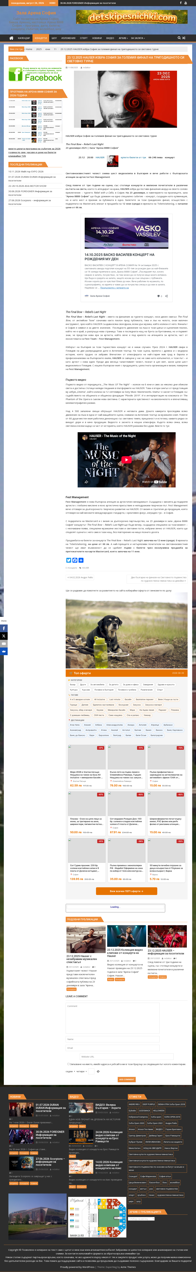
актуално (14, 1126)
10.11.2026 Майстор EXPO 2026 (76, 3)
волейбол (175, 1182)
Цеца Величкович (137, 1182)
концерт (133, 1188)
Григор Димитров (137, 1135)
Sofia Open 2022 (154, 1123)
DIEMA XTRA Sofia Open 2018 (171, 1104)
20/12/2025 (155, 958)
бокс (165, 1182)
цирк (131, 1201)
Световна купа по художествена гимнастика (151, 1154)
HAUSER (100, 157)
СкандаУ (133, 1176)
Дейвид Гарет (155, 1135)
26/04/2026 (76, 1146)
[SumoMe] (4, 651)
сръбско (142, 1195)
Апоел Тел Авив (145, 1129)
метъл (143, 1188)
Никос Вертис (171, 1148)
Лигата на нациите (173, 1141)
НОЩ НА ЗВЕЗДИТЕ (152, 1148)
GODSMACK (144, 1110)
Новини (162, 977)
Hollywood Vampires (138, 1116)
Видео (110, 979)
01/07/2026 (43, 1115)
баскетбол (154, 1182)
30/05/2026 (103, 1112)
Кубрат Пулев (135, 1141)
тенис (151, 1195)
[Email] (4, 643)
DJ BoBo (132, 1110)
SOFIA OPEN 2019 (172, 1116)
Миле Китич (134, 1148)
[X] (4, 636)
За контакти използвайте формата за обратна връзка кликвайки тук (102, 1253)
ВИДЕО (159, 1129)
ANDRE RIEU (134, 1104)
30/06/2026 (43, 1142)
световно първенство (167, 1188)
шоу (139, 1201)
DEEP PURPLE (149, 1104)
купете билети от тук (133, 157)
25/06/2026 (43, 1169)
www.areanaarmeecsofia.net (100, 1249)
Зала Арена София (36, 12)
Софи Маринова (148, 1176)
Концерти (72, 568)
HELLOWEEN (158, 1110)
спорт (131, 1195)
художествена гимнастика (170, 1195)
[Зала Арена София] (11, 38)
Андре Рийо (171, 1123)
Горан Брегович (173, 1129)
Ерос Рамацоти (173, 1135)
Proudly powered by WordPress (77, 1266)
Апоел (132, 1129)
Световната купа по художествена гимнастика (152, 1160)
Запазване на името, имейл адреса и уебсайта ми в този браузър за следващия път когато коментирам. (128, 1064)
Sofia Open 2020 (136, 1123)
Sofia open (156, 1116)
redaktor (86, 67)
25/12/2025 (73, 967)
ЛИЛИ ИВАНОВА (152, 1141)
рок (151, 1188)
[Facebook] (4, 628)
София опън (165, 1176)
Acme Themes (128, 1266)
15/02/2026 (103, 1172)
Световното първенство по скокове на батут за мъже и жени (156, 1168)
